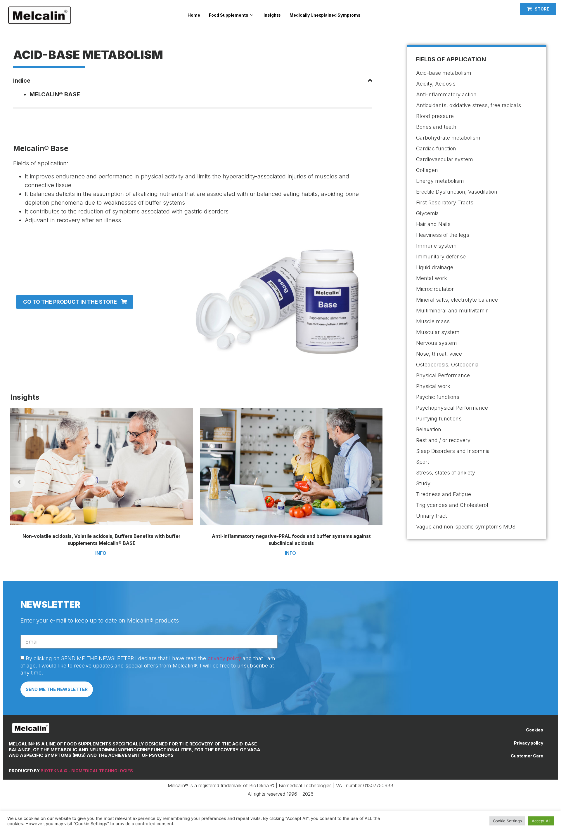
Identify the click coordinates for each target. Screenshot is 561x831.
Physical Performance (443, 375)
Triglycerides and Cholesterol (452, 505)
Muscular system (438, 332)
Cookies (534, 729)
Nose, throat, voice (439, 354)
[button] (538, 9)
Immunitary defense (441, 256)
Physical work (433, 386)
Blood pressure (435, 116)
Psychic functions (437, 397)
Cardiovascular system (444, 159)
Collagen (427, 170)
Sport (422, 462)
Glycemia (427, 213)
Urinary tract (431, 516)
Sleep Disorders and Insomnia (453, 451)
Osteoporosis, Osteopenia (447, 364)
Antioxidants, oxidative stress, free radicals (468, 105)
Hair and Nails (433, 224)
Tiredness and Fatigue (443, 494)
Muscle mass (433, 321)
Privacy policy (528, 742)
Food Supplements (228, 15)
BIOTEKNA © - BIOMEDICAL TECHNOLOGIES (87, 770)
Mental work (431, 278)
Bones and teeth (436, 127)
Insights (272, 15)
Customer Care (527, 755)
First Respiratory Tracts (444, 202)
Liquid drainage (434, 267)
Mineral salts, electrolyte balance (457, 300)
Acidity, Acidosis (436, 84)
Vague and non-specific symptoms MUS (465, 527)
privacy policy (224, 658)
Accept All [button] (541, 820)
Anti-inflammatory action (446, 94)
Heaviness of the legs (442, 235)
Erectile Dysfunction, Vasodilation (456, 192)
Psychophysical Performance (452, 408)
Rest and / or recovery (443, 440)
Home (194, 15)
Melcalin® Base (55, 94)
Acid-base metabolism (443, 73)
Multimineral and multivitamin (452, 310)
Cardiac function (436, 148)
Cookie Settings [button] (507, 820)
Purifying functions (439, 419)
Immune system (436, 246)
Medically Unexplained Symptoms (325, 15)
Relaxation (428, 429)
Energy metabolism (440, 181)
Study (423, 483)
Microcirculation (435, 289)
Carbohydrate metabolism (448, 138)
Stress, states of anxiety (445, 473)
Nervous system (436, 343)
